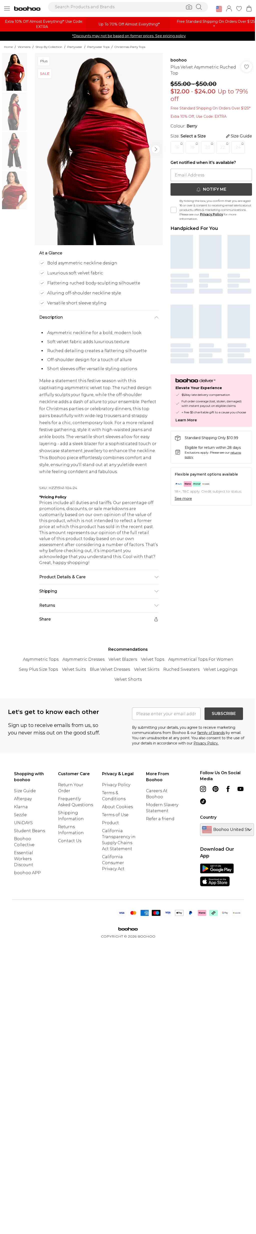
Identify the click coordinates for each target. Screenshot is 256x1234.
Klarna (21, 806)
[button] (219, 9)
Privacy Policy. (206, 743)
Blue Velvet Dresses (110, 669)
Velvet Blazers (122, 659)
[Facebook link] (228, 789)
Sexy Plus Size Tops (38, 669)
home (8, 47)
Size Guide (25, 790)
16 (177, 147)
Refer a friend (160, 818)
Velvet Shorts (128, 679)
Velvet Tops (152, 659)
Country (208, 817)
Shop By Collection (49, 47)
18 (192, 147)
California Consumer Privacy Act (113, 862)
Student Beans (29, 830)
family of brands (211, 732)
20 (207, 147)
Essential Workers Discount (23, 858)
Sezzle (20, 814)
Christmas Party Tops (129, 47)
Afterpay (23, 798)
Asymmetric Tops (40, 659)
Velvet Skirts (146, 669)
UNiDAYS (23, 822)
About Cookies (117, 806)
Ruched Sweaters (181, 669)
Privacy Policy (211, 214)
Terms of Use (115, 814)
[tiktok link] (203, 801)
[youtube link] (241, 789)
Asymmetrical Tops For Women (200, 659)
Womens (24, 47)
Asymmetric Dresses (83, 659)
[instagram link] (203, 789)
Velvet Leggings (220, 669)
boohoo (178, 60)
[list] (99, 149)
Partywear (74, 47)
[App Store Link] (217, 874)
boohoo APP (27, 872)
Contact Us (69, 840)
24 (238, 147)
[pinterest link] (215, 789)
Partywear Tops (98, 47)
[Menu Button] (7, 8)
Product (110, 822)
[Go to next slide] (156, 149)
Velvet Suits (74, 669)
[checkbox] (173, 210)
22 (222, 147)
